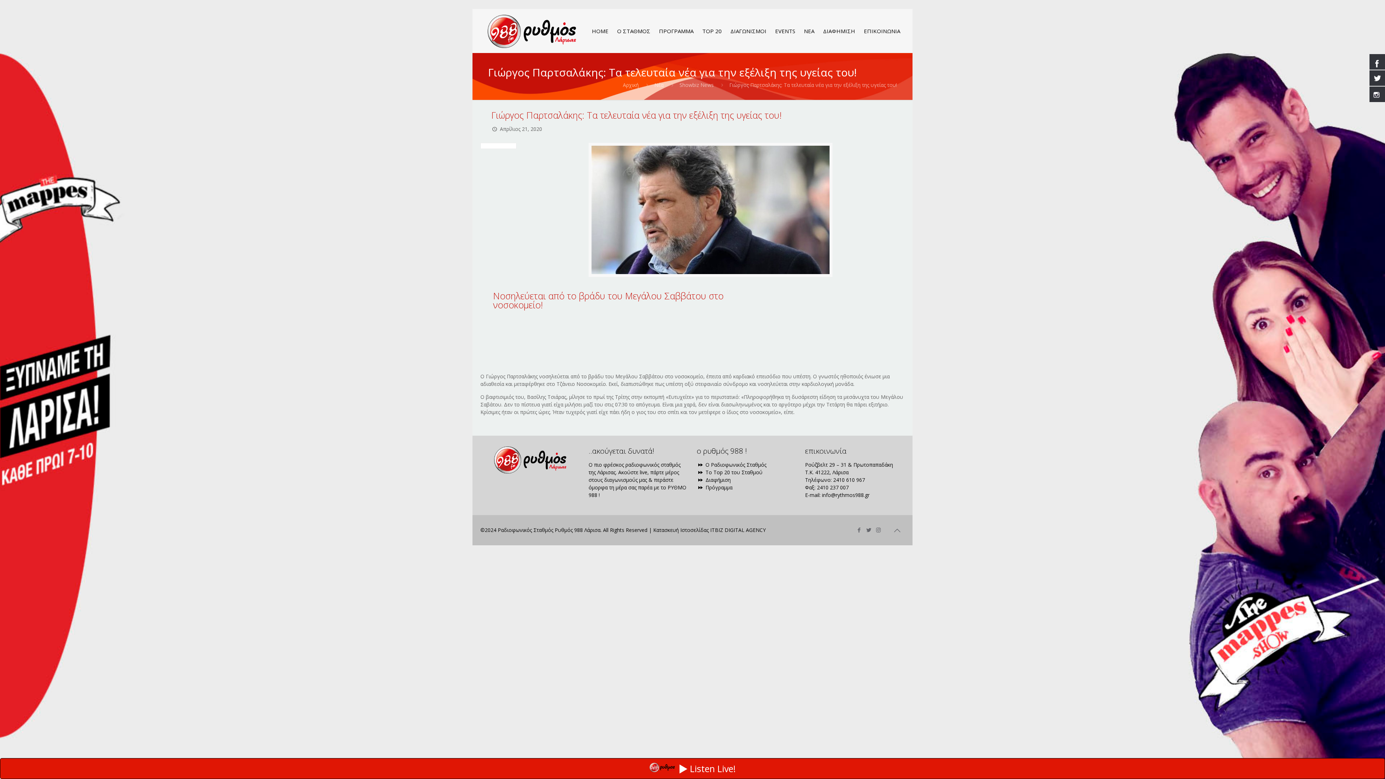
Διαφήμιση (717, 479)
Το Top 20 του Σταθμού (733, 472)
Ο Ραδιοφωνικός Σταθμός (735, 464)
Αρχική (631, 85)
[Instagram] (878, 529)
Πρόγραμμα (718, 487)
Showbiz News (697, 85)
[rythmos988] (532, 31)
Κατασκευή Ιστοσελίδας (681, 530)
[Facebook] (859, 529)
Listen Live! (713, 768)
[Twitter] (868, 529)
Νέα (659, 85)
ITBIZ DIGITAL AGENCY (738, 530)
